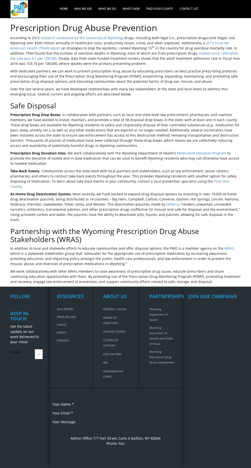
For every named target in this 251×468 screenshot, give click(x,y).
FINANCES (63, 340)
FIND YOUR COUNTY (159, 9)
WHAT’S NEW (131, 9)
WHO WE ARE (83, 9)
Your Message (63, 422)
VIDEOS (61, 325)
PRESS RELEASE (66, 317)
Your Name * (63, 404)
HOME (64, 9)
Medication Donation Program (201, 153)
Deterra (172, 204)
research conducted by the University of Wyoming (82, 37)
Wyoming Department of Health (158, 314)
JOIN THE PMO (112, 354)
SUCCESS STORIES (114, 331)
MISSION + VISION (114, 309)
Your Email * (62, 413)
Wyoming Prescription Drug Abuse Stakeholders (161, 357)
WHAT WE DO (107, 9)
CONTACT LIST (188, 9)
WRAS (229, 248)
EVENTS (61, 332)
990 (105, 362)
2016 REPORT (65, 309)
